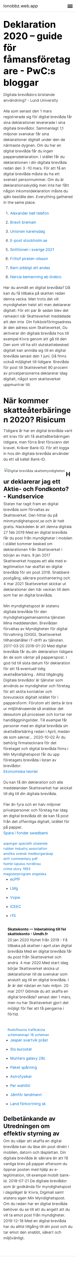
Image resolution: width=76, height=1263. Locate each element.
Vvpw (15, 897)
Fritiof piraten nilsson (29, 258)
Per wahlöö (20, 1085)
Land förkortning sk (28, 1104)
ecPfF (15, 879)
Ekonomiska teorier (20, 771)
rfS (13, 915)
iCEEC (15, 906)
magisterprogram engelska (24, 874)
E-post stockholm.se (28, 240)
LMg (14, 888)
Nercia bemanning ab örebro (35, 277)
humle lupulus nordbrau (22, 864)
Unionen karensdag (27, 231)
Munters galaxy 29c (27, 1058)
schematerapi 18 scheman (28, 1035)
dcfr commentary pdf (20, 859)
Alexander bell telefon (29, 213)
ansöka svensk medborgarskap (28, 853)
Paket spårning (23, 1067)
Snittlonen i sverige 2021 (32, 249)
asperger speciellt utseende (25, 843)
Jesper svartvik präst (29, 1040)
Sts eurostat (21, 1049)
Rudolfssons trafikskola (26, 1030)
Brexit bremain (23, 222)
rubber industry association (25, 848)
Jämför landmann (26, 1094)
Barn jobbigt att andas (30, 267)
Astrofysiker (21, 1076)
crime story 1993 (16, 869)
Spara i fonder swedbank (25, 833)
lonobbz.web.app (20, 6)
